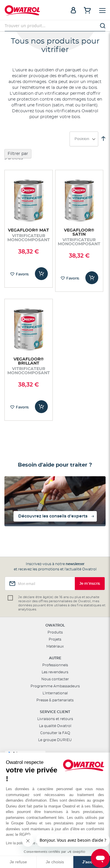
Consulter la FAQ (55, 733)
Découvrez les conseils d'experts (52, 516)
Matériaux (55, 646)
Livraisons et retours (55, 719)
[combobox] (55, 25)
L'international (55, 693)
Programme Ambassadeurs (55, 686)
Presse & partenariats (55, 700)
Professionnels (55, 665)
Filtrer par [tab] (18, 154)
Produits (55, 632)
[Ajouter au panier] (41, 273)
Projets (55, 639)
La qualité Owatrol (55, 726)
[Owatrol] (30, 11)
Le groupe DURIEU (55, 740)
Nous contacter (55, 679)
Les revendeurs (55, 672)
